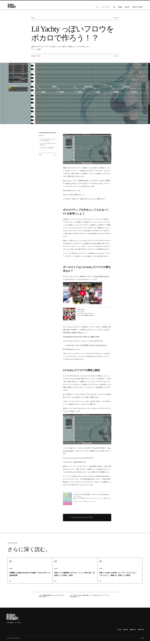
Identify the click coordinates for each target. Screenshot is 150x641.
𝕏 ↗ (55, 155)
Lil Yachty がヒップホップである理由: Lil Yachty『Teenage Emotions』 (86, 345)
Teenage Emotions (81, 309)
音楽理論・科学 (133, 629)
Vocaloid (77, 517)
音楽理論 (120, 7)
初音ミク (91, 517)
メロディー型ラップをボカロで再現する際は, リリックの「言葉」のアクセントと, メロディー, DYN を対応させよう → (90, 595)
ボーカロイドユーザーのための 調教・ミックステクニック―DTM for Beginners (91, 494)
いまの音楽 (119, 629)
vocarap (81, 517)
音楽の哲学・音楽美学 (137, 7)
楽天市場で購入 (90, 315)
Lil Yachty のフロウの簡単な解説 (47, 147)
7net (94, 501)
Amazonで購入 (81, 315)
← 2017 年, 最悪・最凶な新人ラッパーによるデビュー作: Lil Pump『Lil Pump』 (51, 595)
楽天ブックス (88, 501)
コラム (97, 7)
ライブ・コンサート (106, 7)
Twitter (65, 180)
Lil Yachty (73, 517)
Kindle (81, 501)
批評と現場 (125, 629)
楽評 (114, 7)
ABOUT (142, 638)
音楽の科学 (127, 7)
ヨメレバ (79, 496)
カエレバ (83, 311)
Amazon (76, 501)
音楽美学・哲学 (141, 629)
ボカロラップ (86, 517)
